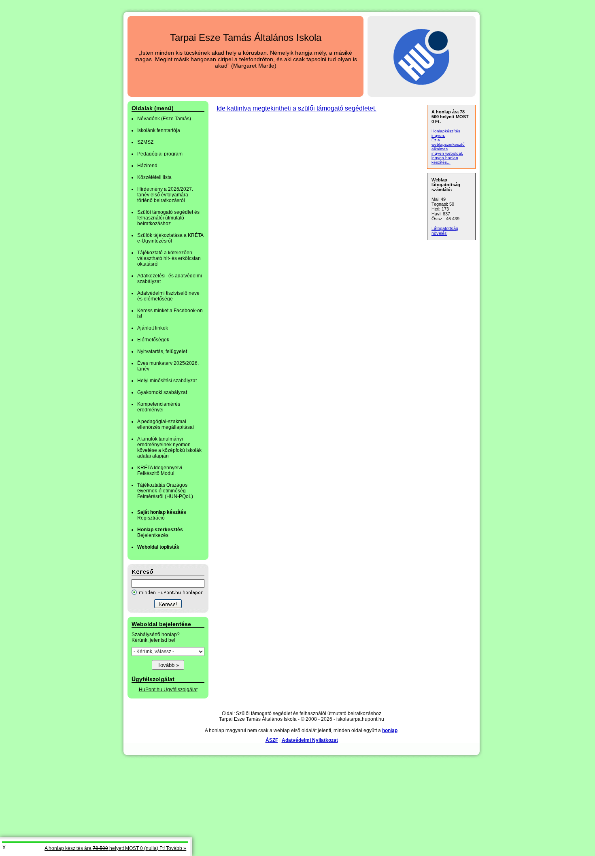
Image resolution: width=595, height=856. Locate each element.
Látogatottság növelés (444, 231)
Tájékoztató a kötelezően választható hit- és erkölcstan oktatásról (169, 258)
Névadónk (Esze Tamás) (164, 118)
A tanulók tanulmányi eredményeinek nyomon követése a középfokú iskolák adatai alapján (169, 447)
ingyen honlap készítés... (444, 159)
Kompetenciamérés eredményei (158, 407)
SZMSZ (145, 142)
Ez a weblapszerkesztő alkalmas (448, 144)
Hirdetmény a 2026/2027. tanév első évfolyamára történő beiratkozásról (165, 194)
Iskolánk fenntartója (158, 130)
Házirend (147, 165)
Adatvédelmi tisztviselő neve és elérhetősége (168, 296)
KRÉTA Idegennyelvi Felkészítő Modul (159, 470)
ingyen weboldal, (447, 153)
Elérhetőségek (153, 340)
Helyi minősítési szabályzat (167, 380)
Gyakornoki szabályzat (162, 392)
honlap (389, 730)
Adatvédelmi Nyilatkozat (310, 740)
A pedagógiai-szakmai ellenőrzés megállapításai (165, 424)
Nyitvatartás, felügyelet (162, 351)
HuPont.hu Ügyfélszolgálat (168, 689)
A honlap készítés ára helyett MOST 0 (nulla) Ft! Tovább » (115, 848)
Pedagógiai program (160, 154)
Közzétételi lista (154, 177)
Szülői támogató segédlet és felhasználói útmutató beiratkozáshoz (168, 217)
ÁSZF (272, 740)
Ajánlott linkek (152, 328)
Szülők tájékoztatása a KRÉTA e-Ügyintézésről (170, 238)
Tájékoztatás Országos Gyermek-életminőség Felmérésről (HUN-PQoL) (165, 490)
